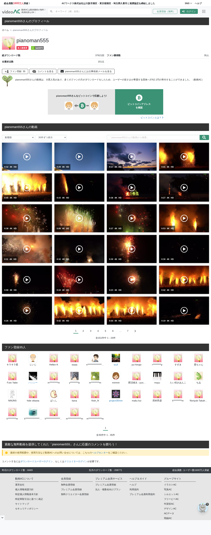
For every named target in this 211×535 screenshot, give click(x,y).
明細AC (168, 518)
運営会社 (19, 484)
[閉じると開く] (2, 517)
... (120, 331)
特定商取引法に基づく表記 (29, 499)
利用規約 (134, 489)
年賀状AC (169, 503)
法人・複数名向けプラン (108, 489)
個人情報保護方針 (24, 489)
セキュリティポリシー (26, 508)
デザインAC (170, 508)
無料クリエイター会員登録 (75, 494)
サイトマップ (22, 503)
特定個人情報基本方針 (26, 494)
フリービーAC (171, 499)
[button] (166, 11)
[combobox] (103, 11)
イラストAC (170, 484)
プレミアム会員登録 (71, 489)
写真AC (168, 489)
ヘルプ (133, 484)
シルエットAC (171, 494)
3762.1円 (154, 79)
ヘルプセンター (100, 452)
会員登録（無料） (165, 11)
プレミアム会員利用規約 (142, 494)
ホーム (5, 30)
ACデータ (169, 513)
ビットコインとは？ (151, 117)
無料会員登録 (68, 484)
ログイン (191, 11)
